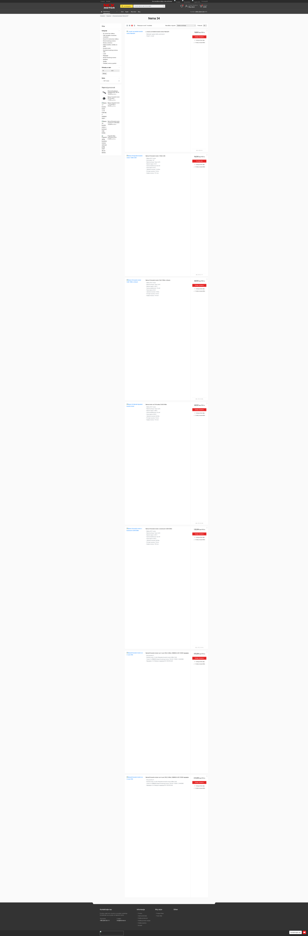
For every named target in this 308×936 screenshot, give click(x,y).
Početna (102, 16)
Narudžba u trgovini (170, 25)
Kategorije (104, 30)
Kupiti (126, 11)
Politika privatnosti (143, 918)
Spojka (105, 61)
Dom (122, 11)
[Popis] (132, 25)
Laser (104, 53)
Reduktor (105, 59)
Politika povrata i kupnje (144, 920)
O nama (103, 1)
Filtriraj (104, 73)
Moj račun (133, 11)
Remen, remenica (107, 43)
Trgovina (109, 16)
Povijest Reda (160, 913)
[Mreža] (127, 25)
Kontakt (108, 1)
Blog (139, 11)
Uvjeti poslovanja (142, 916)
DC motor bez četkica (109, 33)
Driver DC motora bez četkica (110, 39)
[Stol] (134, 25)
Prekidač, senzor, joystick (109, 63)
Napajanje (105, 55)
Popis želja (159, 916)
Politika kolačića (142, 923)
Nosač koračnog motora (109, 57)
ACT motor (106, 81)
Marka (103, 78)
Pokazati (200, 25)
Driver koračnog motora (109, 41)
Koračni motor (107, 48)
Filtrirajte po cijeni (106, 67)
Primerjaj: (204, 1)
